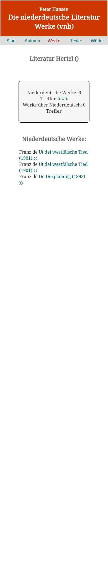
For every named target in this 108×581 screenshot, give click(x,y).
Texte (75, 40)
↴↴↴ (62, 99)
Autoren (32, 40)
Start (11, 40)
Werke (54, 40)
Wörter (97, 40)
